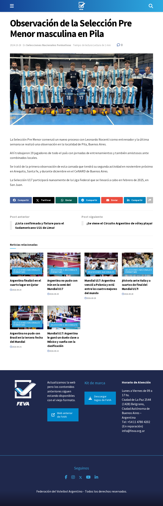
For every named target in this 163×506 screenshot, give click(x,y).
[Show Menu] (12, 6)
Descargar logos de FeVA (102, 398)
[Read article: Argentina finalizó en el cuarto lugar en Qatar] (26, 264)
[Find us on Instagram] (73, 477)
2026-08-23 (54, 351)
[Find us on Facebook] (66, 477)
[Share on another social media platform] (150, 200)
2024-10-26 (15, 45)
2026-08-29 (16, 290)
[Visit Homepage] (81, 6)
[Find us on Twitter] (80, 477)
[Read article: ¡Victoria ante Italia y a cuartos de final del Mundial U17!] (138, 264)
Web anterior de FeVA (65, 414)
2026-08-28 (91, 298)
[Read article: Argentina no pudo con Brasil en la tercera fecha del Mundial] (26, 317)
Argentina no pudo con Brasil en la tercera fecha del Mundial (26, 337)
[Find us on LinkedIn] (96, 477)
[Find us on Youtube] (88, 477)
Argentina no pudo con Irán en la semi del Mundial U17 (62, 285)
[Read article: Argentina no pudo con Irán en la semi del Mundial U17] (64, 264)
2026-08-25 (16, 347)
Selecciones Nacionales (101, 272)
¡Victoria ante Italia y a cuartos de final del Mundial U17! (136, 285)
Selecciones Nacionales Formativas (48, 45)
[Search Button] (151, 6)
